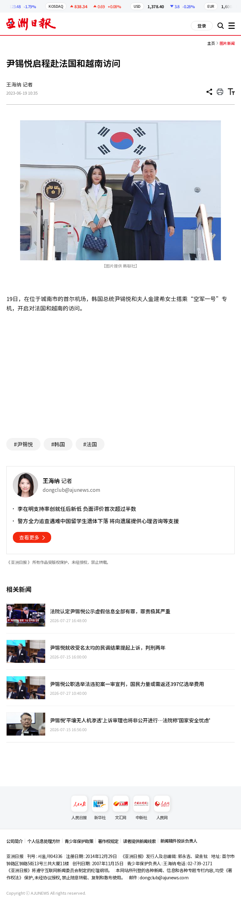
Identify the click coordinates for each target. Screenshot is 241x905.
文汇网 (120, 817)
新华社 (100, 817)
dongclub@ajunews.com (164, 877)
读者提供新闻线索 (139, 841)
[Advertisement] (120, 372)
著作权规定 (108, 841)
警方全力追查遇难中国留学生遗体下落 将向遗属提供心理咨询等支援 (98, 521)
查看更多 (29, 537)
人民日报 (79, 817)
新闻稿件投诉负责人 (178, 841)
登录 (201, 26)
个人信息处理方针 (43, 841)
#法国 (90, 444)
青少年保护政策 (79, 841)
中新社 (141, 817)
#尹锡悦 (23, 444)
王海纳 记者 (19, 84)
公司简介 (14, 841)
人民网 (162, 817)
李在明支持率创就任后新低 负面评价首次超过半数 (77, 508)
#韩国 (58, 444)
